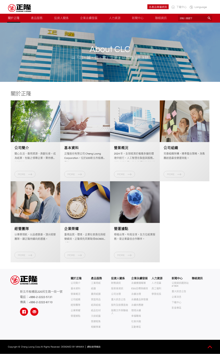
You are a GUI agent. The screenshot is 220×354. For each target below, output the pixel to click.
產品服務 (96, 278)
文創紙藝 (96, 316)
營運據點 (75, 316)
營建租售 (96, 321)
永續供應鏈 (137, 305)
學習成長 (156, 294)
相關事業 (96, 327)
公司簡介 (75, 283)
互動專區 (136, 327)
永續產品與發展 (139, 299)
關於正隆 (76, 278)
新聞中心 (177, 278)
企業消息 (176, 297)
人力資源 (157, 278)
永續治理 (136, 294)
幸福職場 (136, 316)
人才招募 (156, 283)
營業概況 (75, 294)
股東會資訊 (117, 288)
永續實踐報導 (138, 283)
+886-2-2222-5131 (41, 297)
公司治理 (116, 294)
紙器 (93, 288)
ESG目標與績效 (139, 288)
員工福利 (156, 288)
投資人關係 (118, 278)
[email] (34, 312)
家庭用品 (96, 299)
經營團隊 (75, 305)
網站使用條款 (94, 346)
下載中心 (176, 302)
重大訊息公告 (118, 299)
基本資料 (75, 288)
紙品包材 (96, 310)
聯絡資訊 (197, 278)
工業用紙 (96, 283)
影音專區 (176, 308)
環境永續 (136, 310)
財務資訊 (116, 283)
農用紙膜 (96, 294)
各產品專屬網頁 (158, 7)
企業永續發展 (139, 278)
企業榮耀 (75, 310)
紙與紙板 (96, 305)
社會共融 (136, 321)
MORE (22, 174)
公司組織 (75, 299)
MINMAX (80, 346)
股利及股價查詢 (119, 305)
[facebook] (24, 312)
